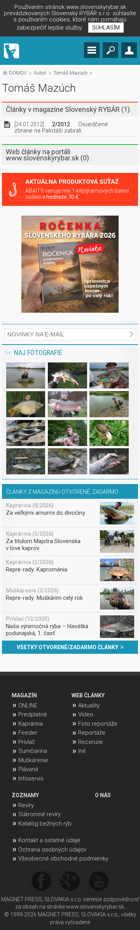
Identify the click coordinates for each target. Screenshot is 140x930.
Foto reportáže (97, 723)
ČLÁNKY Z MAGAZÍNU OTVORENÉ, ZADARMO (62, 492)
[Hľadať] (110, 50)
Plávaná (28, 769)
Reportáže (91, 732)
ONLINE (27, 705)
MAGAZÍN (24, 695)
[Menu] (92, 50)
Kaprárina (30, 723)
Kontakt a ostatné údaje (49, 840)
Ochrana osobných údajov (52, 849)
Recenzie (90, 741)
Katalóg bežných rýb (45, 823)
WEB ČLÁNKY (88, 695)
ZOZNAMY (25, 795)
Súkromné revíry (39, 814)
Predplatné (32, 714)
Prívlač (26, 741)
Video (85, 714)
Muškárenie (33, 760)
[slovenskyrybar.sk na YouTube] (98, 881)
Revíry (26, 805)
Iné (82, 750)
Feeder (27, 732)
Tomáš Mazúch (71, 73)
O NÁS (103, 795)
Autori (40, 73)
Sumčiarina (32, 750)
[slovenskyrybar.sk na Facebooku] (41, 881)
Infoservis (31, 778)
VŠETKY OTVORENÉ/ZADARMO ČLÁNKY (69, 647)
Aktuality (89, 705)
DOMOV (18, 73)
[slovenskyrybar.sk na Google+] (70, 881)
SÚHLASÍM (106, 27)
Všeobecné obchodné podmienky (63, 858)
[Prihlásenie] (129, 50)
